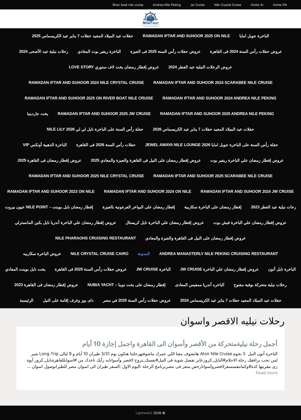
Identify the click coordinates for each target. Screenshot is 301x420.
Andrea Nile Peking (167, 5)
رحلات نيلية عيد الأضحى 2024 (43, 51)
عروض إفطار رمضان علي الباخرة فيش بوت (249, 222)
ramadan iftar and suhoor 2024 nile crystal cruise (86, 82)
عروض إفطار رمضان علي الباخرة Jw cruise (219, 269)
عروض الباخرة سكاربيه (42, 253)
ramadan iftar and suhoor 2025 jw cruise (104, 113)
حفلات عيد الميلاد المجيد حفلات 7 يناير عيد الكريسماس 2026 (203, 129)
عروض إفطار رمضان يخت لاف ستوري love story (114, 67)
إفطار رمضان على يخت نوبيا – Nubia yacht (126, 285)
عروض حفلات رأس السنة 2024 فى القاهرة (246, 51)
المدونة (144, 253)
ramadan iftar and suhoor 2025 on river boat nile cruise (89, 98)
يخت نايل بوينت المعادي (25, 269)
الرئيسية (26, 300)
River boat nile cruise (128, 5)
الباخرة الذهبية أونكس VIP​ (45, 145)
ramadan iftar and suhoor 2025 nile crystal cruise (86, 176)
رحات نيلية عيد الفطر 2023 (273, 207)
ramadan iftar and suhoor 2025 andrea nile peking (217, 113)
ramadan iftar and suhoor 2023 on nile (51, 191)
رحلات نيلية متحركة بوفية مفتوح (260, 285)
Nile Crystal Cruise (227, 5)
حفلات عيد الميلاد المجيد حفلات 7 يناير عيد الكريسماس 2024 (230, 300)
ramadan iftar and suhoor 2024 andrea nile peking (219, 98)
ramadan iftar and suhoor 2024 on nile (147, 191)
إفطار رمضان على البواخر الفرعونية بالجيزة (139, 207)
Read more (266, 372)
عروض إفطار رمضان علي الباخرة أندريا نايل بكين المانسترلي (65, 222)
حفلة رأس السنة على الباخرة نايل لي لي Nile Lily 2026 (95, 129)
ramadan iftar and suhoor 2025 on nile (186, 36)
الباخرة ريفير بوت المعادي (99, 51)
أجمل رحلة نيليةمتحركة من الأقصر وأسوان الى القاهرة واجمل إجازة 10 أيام (179, 344)
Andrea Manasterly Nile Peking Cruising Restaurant (218, 253)
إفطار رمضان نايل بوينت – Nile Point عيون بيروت (49, 207)
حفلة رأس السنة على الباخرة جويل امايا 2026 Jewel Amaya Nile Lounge (211, 145)
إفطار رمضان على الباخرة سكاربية (213, 207)
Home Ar (257, 5)
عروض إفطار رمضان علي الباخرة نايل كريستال (165, 222)
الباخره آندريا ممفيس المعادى (199, 285)
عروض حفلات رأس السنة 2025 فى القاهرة (91, 269)
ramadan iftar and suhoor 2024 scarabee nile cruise (213, 82)
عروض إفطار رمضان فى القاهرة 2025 (49, 160)
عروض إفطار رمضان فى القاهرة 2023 (46, 285)
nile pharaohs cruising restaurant (95, 238)
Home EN (280, 5)
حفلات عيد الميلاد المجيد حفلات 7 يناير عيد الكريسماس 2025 (82, 36)
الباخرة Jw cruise (153, 269)
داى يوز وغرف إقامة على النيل (68, 300)
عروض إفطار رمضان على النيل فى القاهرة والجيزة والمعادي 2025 (146, 160)
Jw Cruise (197, 5)
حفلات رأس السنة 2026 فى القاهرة (106, 145)
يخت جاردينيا (37, 113)
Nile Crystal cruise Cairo (99, 253)
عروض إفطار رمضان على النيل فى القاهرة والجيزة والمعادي (195, 238)
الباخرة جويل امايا (254, 36)
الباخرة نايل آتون (282, 269)
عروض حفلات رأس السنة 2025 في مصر (137, 300)
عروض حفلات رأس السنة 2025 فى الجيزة (165, 51)
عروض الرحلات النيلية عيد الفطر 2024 (200, 67)
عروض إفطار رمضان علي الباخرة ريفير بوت (247, 160)
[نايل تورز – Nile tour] (150, 18)
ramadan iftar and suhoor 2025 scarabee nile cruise (213, 176)
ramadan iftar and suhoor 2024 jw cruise (247, 191)
